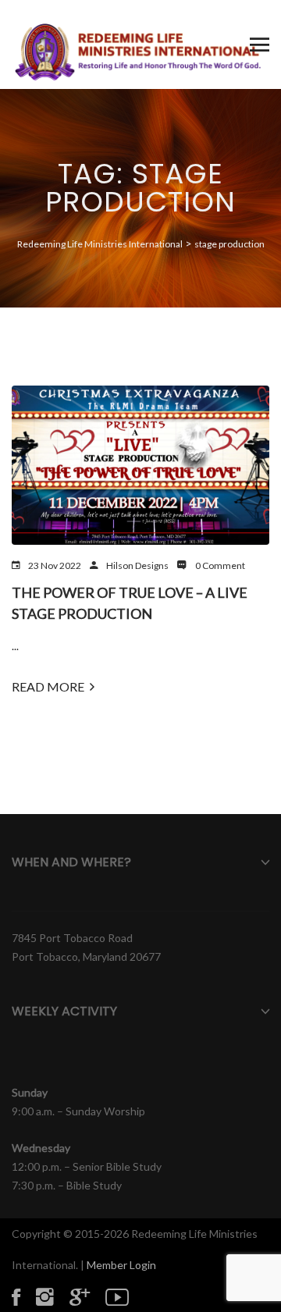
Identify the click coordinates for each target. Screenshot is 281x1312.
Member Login (121, 1264)
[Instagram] (52, 1296)
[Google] (87, 1296)
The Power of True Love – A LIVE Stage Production (129, 603)
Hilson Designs (137, 565)
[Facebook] (24, 1296)
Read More (48, 686)
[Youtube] (124, 1296)
